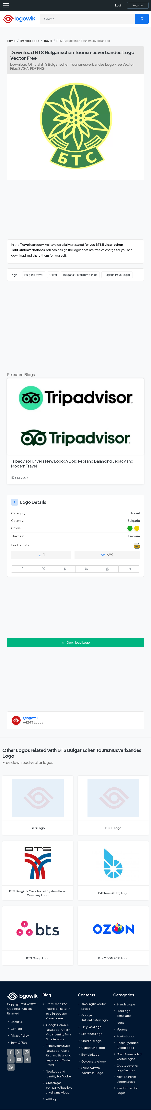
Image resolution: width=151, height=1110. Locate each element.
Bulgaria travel (33, 274)
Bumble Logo (90, 1054)
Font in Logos (126, 1036)
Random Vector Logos (127, 1090)
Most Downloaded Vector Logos (129, 1056)
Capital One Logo (93, 1047)
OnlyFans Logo (91, 1027)
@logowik (30, 718)
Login (118, 5)
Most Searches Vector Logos (126, 1079)
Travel (48, 40)
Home (11, 40)
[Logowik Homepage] (18, 18)
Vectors (122, 1029)
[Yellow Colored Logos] (137, 528)
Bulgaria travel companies (80, 274)
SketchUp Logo (91, 1034)
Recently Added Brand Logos (128, 1045)
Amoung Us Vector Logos (93, 1006)
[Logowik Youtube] (19, 1059)
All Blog (51, 1099)
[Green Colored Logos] (130, 528)
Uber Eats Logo (91, 1041)
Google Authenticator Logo (94, 1017)
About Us (17, 1021)
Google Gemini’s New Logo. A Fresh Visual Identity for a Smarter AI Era (58, 1032)
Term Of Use (19, 1042)
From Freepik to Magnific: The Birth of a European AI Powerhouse (58, 1011)
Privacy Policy (20, 1035)
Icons (120, 1022)
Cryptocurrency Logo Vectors (128, 1068)
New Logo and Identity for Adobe (58, 1074)
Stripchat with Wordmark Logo (92, 1070)
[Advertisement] (75, 211)
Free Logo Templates (124, 1013)
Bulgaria (133, 521)
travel (53, 274)
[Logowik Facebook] (10, 1052)
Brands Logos (29, 40)
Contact (16, 1029)
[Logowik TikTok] (27, 1059)
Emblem (134, 536)
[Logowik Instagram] (26, 1052)
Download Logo (78, 642)
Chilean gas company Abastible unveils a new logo (59, 1087)
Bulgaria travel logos (117, 274)
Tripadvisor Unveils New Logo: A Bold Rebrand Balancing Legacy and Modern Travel (59, 1055)
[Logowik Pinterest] (11, 1059)
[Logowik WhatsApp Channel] (11, 1067)
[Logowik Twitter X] (18, 1052)
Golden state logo (93, 1061)
